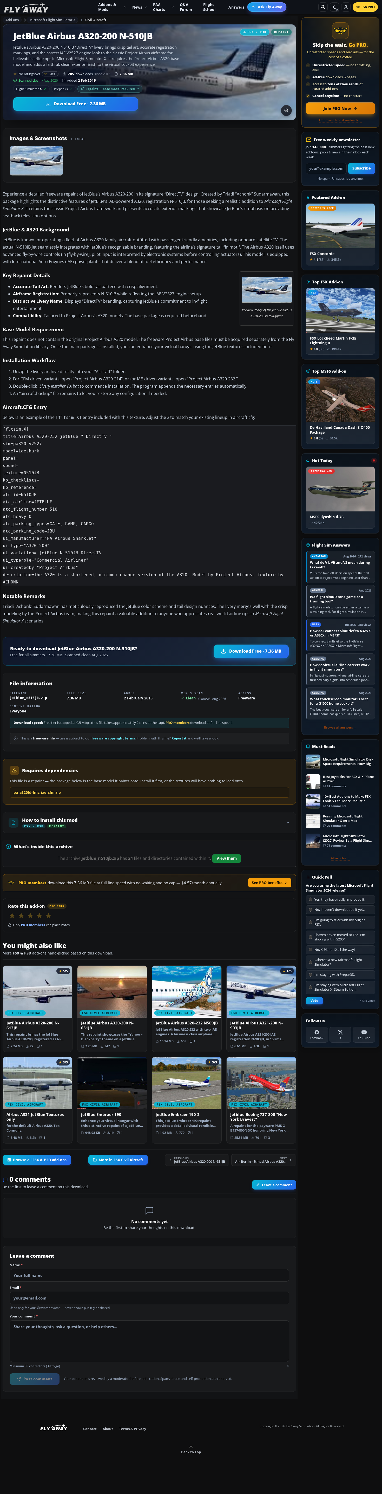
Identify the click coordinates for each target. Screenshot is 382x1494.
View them (226, 858)
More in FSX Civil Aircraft (121, 1160)
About (108, 1428)
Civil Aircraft (95, 19)
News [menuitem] (137, 7)
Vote (314, 1000)
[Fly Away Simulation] (26, 7)
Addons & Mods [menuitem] (107, 7)
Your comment (24, 1316)
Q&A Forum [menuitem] (186, 7)
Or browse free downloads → (340, 120)
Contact (90, 1428)
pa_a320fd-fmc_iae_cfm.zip (37, 792)
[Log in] (346, 7)
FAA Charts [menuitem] (159, 7)
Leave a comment (277, 1185)
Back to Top (191, 1452)
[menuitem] (267, 7)
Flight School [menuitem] (209, 7)
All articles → (340, 858)
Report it (179, 738)
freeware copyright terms (113, 738)
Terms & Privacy (132, 1428)
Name (16, 1265)
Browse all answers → (340, 727)
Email (16, 1288)
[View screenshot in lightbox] (286, 110)
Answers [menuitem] (236, 7)
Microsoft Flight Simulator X (52, 19)
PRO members (177, 722)
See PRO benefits (267, 882)
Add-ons (12, 19)
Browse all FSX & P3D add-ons (40, 1160)
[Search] (323, 7)
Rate (52, 74)
